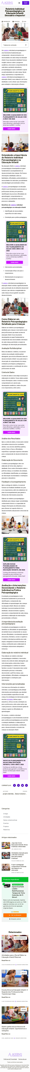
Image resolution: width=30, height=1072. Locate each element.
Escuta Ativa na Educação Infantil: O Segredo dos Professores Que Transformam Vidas (15, 992)
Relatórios (6, 829)
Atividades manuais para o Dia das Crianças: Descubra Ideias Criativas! (19, 855)
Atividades (6, 817)
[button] (19, 3)
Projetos (6, 826)
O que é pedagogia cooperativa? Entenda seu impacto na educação (18, 867)
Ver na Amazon (16, 915)
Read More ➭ (6, 960)
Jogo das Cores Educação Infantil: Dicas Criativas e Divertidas (19, 844)
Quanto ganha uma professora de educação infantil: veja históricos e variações (14, 1028)
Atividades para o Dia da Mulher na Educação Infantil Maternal (14, 956)
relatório (6, 50)
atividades (10, 699)
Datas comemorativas (10, 820)
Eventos (6, 823)
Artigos (5, 814)
